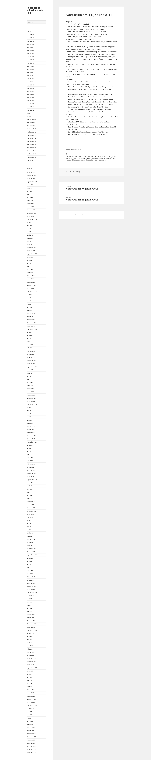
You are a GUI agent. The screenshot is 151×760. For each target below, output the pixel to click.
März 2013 (30, 461)
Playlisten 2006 (31, 122)
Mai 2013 (29, 454)
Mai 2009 (29, 605)
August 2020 (30, 185)
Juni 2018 (29, 263)
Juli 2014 (29, 411)
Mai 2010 (29, 567)
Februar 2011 (31, 539)
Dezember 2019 (31, 210)
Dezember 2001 (31, 749)
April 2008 (30, 646)
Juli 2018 (29, 260)
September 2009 (32, 592)
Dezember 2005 (31, 734)
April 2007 (30, 683)
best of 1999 (30, 35)
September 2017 (32, 291)
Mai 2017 (29, 304)
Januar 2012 (30, 505)
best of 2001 (30, 41)
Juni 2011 (29, 527)
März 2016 (30, 348)
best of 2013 (30, 79)
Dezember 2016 (31, 320)
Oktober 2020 (31, 178)
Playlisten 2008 (31, 129)
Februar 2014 (31, 426)
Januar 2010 (30, 580)
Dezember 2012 (31, 470)
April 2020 (30, 197)
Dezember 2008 (31, 621)
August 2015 (30, 370)
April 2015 (30, 382)
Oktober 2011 (31, 514)
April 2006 (30, 721)
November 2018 (31, 247)
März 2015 (30, 385)
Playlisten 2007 (31, 126)
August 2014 (30, 407)
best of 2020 (30, 104)
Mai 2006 (29, 718)
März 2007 (30, 687)
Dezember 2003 (31, 743)
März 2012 (30, 498)
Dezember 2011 (31, 508)
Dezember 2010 (31, 545)
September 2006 (32, 705)
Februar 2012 (31, 502)
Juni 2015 (29, 376)
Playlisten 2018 (31, 160)
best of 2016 (30, 88)
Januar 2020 (30, 207)
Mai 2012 (29, 492)
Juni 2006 (29, 715)
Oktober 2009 (31, 589)
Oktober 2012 (31, 476)
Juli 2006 (29, 712)
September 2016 (32, 329)
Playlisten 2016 (31, 154)
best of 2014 (30, 82)
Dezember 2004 (31, 740)
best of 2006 (30, 57)
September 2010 (32, 555)
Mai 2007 (29, 680)
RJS (71, 172)
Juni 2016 (29, 338)
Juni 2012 (29, 489)
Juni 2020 (29, 191)
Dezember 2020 (31, 172)
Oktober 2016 (31, 326)
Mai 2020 (29, 194)
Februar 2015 (31, 389)
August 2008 (30, 633)
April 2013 (30, 458)
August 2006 (30, 709)
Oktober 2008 (31, 627)
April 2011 (30, 533)
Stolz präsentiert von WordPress (75, 215)
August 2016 (30, 332)
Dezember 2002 (31, 746)
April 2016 (30, 345)
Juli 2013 (29, 448)
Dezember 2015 (31, 357)
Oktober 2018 (31, 251)
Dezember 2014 (31, 395)
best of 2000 (30, 38)
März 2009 (30, 611)
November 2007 (31, 661)
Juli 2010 (29, 561)
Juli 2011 (29, 523)
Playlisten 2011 (31, 138)
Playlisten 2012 (31, 141)
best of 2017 (30, 91)
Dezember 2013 (31, 433)
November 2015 (31, 360)
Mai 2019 (29, 232)
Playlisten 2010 (31, 135)
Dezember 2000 (31, 752)
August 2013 (30, 445)
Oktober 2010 (31, 552)
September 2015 (32, 367)
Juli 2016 (29, 335)
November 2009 (31, 586)
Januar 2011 (30, 542)
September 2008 (32, 630)
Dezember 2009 (31, 583)
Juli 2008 (29, 636)
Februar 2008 (31, 652)
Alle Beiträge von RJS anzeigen (95, 160)
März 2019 (30, 238)
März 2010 (30, 574)
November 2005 (31, 737)
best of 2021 (30, 107)
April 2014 (30, 420)
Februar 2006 (31, 727)
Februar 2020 (31, 204)
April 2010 (30, 571)
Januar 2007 (30, 693)
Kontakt (29, 116)
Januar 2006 (30, 730)
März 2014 (30, 423)
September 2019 (32, 219)
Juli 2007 (29, 674)
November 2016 (31, 323)
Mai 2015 (29, 379)
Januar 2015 (30, 392)
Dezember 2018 (31, 244)
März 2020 (30, 200)
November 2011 (31, 511)
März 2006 (30, 724)
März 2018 (30, 273)
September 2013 (32, 442)
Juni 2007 (29, 677)
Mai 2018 (29, 266)
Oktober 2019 (31, 216)
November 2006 (31, 699)
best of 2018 (30, 94)
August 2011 (30, 520)
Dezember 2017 (31, 282)
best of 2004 (30, 50)
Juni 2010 (29, 564)
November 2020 (31, 175)
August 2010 (30, 558)
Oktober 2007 (31, 665)
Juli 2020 (29, 188)
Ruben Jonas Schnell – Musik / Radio (35, 10)
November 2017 (31, 285)
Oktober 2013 (31, 439)
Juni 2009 (29, 602)
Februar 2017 (31, 313)
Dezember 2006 (31, 696)
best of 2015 (30, 85)
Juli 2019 (29, 226)
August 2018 (30, 257)
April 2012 (30, 495)
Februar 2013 (31, 464)
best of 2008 (30, 63)
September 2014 (32, 404)
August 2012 (30, 483)
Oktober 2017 (31, 288)
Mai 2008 (29, 643)
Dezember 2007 (31, 658)
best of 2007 (30, 60)
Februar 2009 (31, 614)
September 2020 (32, 182)
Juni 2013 (29, 451)
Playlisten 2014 (31, 148)
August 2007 (30, 671)
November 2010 (31, 549)
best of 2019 (30, 97)
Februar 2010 (31, 577)
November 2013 (31, 436)
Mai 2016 (29, 342)
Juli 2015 (29, 373)
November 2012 (31, 473)
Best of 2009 (30, 66)
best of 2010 (30, 69)
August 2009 (30, 596)
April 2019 (30, 235)
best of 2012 (30, 75)
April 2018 (30, 269)
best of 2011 (30, 72)
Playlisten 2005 (31, 119)
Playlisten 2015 (31, 151)
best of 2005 (30, 53)
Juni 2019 (29, 229)
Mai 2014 (29, 417)
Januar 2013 (30, 467)
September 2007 (32, 668)
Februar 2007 (31, 690)
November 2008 (31, 624)
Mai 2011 (29, 530)
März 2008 (30, 649)
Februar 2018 (31, 276)
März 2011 (30, 536)
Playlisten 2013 (31, 144)
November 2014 (31, 398)
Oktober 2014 (31, 401)
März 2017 (30, 310)
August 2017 (30, 295)
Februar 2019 (31, 241)
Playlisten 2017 (31, 157)
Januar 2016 (30, 354)
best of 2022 (30, 110)
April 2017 (30, 307)
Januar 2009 (30, 618)
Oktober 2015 (31, 364)
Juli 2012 (29, 486)
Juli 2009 (29, 599)
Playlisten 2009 (31, 132)
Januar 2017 (30, 316)
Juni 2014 (29, 414)
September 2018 (32, 254)
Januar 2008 (30, 655)
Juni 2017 (29, 301)
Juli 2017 (29, 298)
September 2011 (32, 517)
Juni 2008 (29, 640)
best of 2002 (30, 44)
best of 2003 (30, 47)
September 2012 (32, 480)
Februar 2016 (31, 351)
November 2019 (31, 213)
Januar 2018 (30, 279)
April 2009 (30, 608)
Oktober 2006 (31, 702)
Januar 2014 (30, 429)
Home (28, 113)
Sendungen (77, 172)
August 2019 (30, 222)
